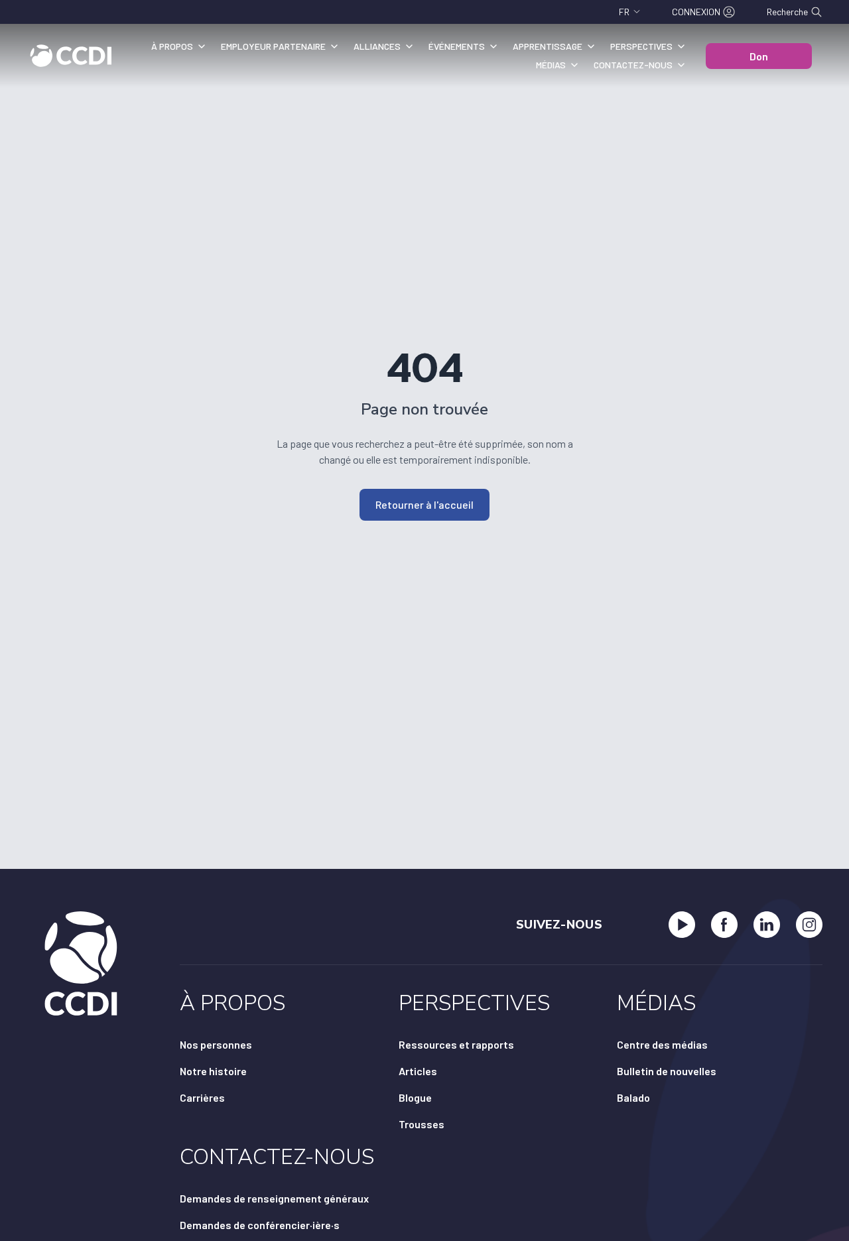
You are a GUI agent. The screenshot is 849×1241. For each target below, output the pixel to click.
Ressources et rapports (456, 1044)
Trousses (421, 1124)
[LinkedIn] (766, 924)
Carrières (202, 1097)
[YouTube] (682, 924)
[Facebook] (724, 924)
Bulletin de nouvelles (666, 1071)
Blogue (415, 1097)
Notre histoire (213, 1071)
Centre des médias (662, 1044)
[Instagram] (809, 924)
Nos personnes (216, 1044)
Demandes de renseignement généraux (274, 1198)
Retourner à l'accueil (424, 504)
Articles (418, 1071)
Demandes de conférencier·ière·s (260, 1224)
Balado (633, 1097)
